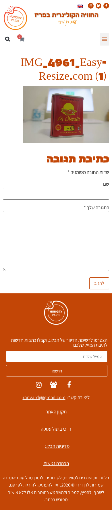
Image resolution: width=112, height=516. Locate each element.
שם (106, 184)
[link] (106, 6)
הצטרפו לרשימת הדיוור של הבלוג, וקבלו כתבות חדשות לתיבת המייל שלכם (59, 343)
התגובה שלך (96, 207)
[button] (104, 39)
